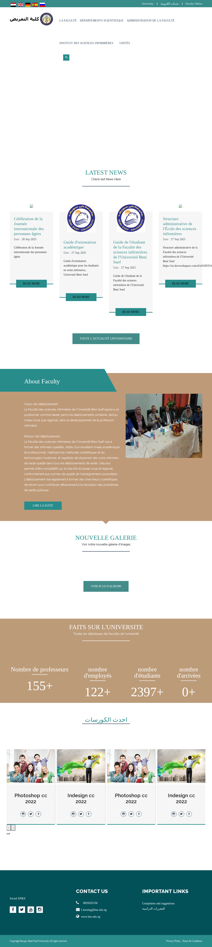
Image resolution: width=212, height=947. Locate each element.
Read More (31, 283)
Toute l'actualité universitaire (106, 338)
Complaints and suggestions (158, 903)
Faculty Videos (194, 3)
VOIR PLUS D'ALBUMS (106, 586)
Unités (124, 43)
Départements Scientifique (102, 20)
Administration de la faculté (151, 20)
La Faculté (68, 20)
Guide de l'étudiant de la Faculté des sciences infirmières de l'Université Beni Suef (130, 252)
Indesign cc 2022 (131, 798)
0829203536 (90, 903)
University (148, 3)
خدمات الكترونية (169, 3)
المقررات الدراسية (153, 908)
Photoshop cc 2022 (181, 798)
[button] (8, 833)
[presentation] (13, 828)
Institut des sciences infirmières (86, 43)
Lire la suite (43, 505)
